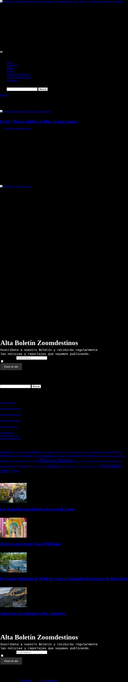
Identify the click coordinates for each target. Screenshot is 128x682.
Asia (63, 452)
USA (98, 466)
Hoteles (88, 455)
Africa (17, 452)
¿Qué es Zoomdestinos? (19, 77)
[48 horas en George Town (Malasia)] (13, 536)
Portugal (12, 466)
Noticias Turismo (57, 460)
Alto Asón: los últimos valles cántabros (33, 613)
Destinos (5, 455)
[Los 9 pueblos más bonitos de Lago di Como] (13, 502)
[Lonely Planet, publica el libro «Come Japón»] (25, 111)
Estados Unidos (59, 456)
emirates (15, 456)
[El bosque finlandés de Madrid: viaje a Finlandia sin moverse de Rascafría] (13, 571)
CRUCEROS (115, 452)
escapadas (25, 455)
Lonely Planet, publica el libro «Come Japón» (39, 121)
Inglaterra (109, 456)
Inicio (10, 62)
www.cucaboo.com (9, 426)
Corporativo (103, 452)
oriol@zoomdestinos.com (17, 128)
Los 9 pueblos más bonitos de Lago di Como (37, 509)
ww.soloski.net (7, 432)
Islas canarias (15, 461)
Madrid (35, 461)
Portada (4, 95)
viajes (5, 470)
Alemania (24, 452)
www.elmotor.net (8, 402)
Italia (24, 461)
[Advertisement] (64, 26)
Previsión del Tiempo (18, 74)
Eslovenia (37, 456)
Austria (69, 452)
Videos (10, 71)
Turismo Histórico (87, 466)
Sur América (40, 466)
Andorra (57, 452)
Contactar (12, 80)
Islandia (117, 456)
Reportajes (12, 65)
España (46, 455)
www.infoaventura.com (11, 408)
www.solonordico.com (10, 438)
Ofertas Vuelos (79, 461)
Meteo (10, 68)
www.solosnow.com (9, 435)
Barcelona (76, 452)
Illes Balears (99, 456)
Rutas (31, 466)
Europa (69, 456)
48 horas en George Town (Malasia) (30, 544)
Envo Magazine (49, 680)
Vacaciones (110, 465)
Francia (78, 455)
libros (29, 461)
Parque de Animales (94, 461)
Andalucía (49, 452)
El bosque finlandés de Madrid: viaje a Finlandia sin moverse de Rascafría (63, 578)
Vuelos (15, 471)
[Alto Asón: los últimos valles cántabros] (13, 606)
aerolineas (7, 452)
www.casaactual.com (10, 420)
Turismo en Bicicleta (68, 466)
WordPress (26, 680)
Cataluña (93, 452)
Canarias (85, 452)
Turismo (52, 466)
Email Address (8, 357)
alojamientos (36, 452)
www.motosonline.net (10, 414)
